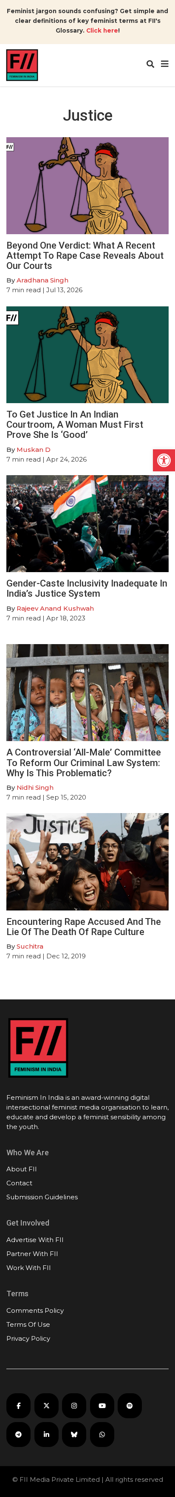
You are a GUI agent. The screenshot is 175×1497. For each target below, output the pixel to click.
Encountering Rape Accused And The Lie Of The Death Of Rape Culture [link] (83, 926)
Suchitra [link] (30, 946)
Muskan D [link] (34, 450)
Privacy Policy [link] (28, 1338)
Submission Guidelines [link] (42, 1197)
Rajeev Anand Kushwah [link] (55, 608)
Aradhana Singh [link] (42, 280)
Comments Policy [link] (35, 1310)
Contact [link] (19, 1183)
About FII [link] (21, 1169)
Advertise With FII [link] (35, 1240)
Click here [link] (102, 30)
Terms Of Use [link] (28, 1324)
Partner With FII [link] (32, 1254)
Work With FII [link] (28, 1268)
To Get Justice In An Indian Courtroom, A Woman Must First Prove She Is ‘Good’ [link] (74, 424)
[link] (164, 460)
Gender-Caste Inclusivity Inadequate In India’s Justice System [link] (86, 588)
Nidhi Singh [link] (35, 787)
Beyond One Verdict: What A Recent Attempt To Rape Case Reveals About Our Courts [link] (85, 255)
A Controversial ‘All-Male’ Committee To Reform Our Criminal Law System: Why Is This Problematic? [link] (83, 762)
